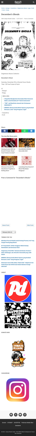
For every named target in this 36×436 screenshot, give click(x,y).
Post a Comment (28, 18)
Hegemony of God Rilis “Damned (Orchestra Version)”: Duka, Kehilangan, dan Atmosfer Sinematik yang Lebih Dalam (16, 252)
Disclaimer (18, 425)
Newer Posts (5, 225)
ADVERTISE (17, 422)
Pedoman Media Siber (27, 422)
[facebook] (4, 131)
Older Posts (30, 225)
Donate (4, 422)
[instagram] (25, 414)
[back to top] (32, 432)
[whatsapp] (24, 131)
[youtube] (20, 414)
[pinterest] (18, 131)
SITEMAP (9, 422)
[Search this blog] (34, 2)
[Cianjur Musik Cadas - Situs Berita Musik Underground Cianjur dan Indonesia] (18, 2)
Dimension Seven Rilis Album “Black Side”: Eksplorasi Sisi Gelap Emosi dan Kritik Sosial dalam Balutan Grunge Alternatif (17, 264)
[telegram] (31, 131)
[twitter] (11, 131)
